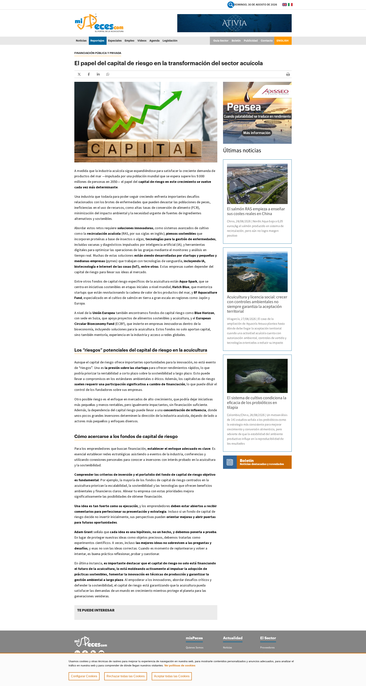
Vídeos (141, 40)
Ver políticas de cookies (179, 665)
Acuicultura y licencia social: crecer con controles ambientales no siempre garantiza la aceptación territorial (257, 304)
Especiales (115, 40)
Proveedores (267, 647)
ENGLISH (283, 40)
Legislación (170, 40)
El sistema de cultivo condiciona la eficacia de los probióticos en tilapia (256, 402)
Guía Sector (221, 40)
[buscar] (230, 4)
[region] (183, 669)
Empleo (129, 40)
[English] (284, 4)
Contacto (267, 40)
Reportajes (97, 40)
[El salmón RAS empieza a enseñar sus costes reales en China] (257, 184)
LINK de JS (79, 74)
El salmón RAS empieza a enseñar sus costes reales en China (256, 211)
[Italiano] (290, 4)
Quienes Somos (194, 647)
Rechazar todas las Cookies (126, 676)
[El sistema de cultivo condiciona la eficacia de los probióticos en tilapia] (257, 376)
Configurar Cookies (84, 676)
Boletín (236, 40)
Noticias (81, 40)
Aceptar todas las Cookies (171, 676)
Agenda (154, 40)
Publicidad (251, 40)
